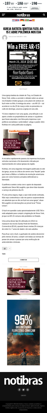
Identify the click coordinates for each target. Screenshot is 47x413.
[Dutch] (13, 20)
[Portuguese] (27, 20)
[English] (16, 20)
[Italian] (25, 20)
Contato (23, 395)
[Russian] (30, 20)
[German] (22, 20)
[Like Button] (4, 248)
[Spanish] (33, 20)
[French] (19, 20)
